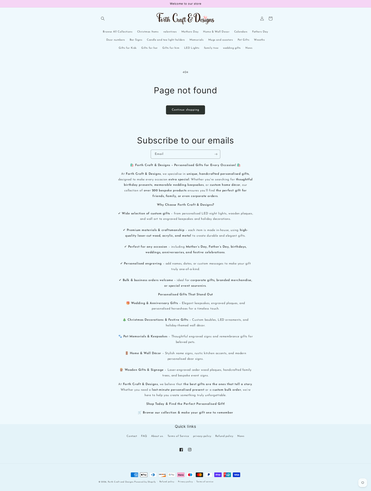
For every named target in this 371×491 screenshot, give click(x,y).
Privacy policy (185, 482)
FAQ (144, 436)
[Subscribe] (216, 154)
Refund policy (224, 436)
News (240, 436)
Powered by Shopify (145, 482)
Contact (132, 436)
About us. (157, 436)
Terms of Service (178, 436)
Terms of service (204, 482)
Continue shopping (185, 109)
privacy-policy (202, 436)
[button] (103, 18)
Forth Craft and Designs (121, 482)
